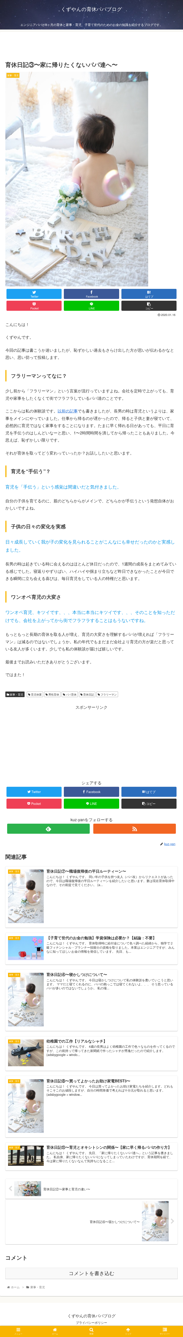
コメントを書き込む (91, 1273)
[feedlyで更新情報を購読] (48, 829)
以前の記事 (68, 411)
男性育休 (53, 694)
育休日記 (88, 694)
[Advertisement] (91, 45)
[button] (169, 753)
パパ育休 (71, 694)
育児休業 (36, 694)
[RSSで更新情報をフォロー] (134, 829)
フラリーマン (108, 694)
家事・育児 (16, 694)
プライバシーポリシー (91, 1322)
